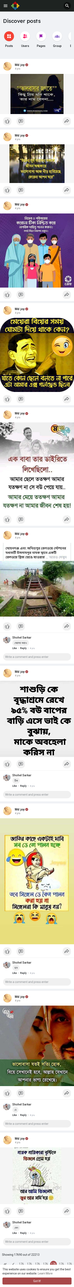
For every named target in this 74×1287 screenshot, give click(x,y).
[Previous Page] (13, 1264)
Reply (23, 648)
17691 (61, 1264)
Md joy (20, 65)
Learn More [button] (45, 1273)
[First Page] (5, 1264)
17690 (53, 1264)
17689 (45, 1264)
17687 (29, 1264)
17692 (69, 1264)
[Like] (37, 122)
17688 (37, 1264)
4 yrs (17, 68)
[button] (67, 5)
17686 (21, 1264)
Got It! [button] (37, 1281)
